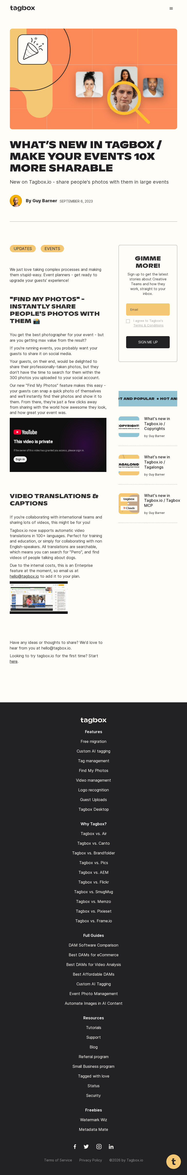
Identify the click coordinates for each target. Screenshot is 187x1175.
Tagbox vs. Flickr (93, 882)
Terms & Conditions (148, 325)
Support (93, 1037)
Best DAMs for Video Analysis (93, 964)
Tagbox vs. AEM (93, 872)
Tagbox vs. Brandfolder (93, 853)
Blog (94, 1047)
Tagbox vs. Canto (93, 843)
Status (94, 1085)
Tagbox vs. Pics (93, 862)
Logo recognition (93, 789)
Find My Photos (93, 770)
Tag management (93, 760)
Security (93, 1095)
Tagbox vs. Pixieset (94, 911)
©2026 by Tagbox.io (126, 1160)
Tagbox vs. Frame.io (93, 920)
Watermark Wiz (93, 1119)
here (14, 661)
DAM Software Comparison (93, 945)
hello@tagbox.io (24, 576)
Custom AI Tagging (93, 983)
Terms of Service (58, 1160)
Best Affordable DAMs (93, 974)
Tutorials (93, 1027)
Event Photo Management (93, 993)
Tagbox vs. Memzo (93, 901)
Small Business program (93, 1066)
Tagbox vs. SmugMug (93, 891)
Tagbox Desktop (93, 809)
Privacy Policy (90, 1160)
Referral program (94, 1056)
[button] (171, 8)
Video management (93, 780)
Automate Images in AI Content (93, 1003)
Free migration (93, 741)
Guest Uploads (93, 799)
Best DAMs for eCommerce (94, 954)
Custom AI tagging (93, 751)
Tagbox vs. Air (94, 833)
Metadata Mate (93, 1129)
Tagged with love (93, 1076)
